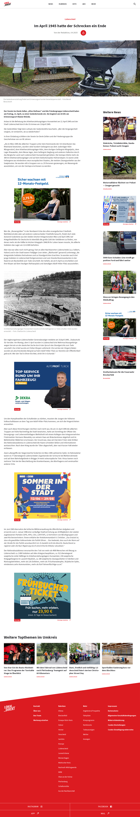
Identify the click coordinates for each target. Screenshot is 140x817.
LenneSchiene (63, 753)
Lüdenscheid (70, 19)
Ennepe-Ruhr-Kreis (65, 720)
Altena (60, 711)
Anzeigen (86, 739)
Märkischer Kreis (64, 762)
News (50, 4)
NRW (60, 772)
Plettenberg (63, 781)
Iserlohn (61, 739)
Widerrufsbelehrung (116, 720)
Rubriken (63, 4)
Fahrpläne (86, 715)
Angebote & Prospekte (91, 711)
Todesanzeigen (88, 729)
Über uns (36, 711)
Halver (60, 725)
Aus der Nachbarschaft (66, 791)
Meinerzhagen (63, 758)
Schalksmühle (63, 786)
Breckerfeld (62, 715)
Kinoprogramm (88, 720)
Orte (74, 4)
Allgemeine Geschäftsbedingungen (122, 715)
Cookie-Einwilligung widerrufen (120, 729)
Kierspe (61, 744)
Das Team (37, 715)
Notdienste (87, 725)
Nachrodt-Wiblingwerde (67, 767)
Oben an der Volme (65, 777)
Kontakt (36, 706)
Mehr (93, 4)
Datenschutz (113, 711)
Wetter (85, 734)
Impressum (112, 706)
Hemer (60, 729)
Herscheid (62, 734)
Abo (84, 4)
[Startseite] (7, 5)
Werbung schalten (40, 720)
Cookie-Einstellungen (116, 725)
